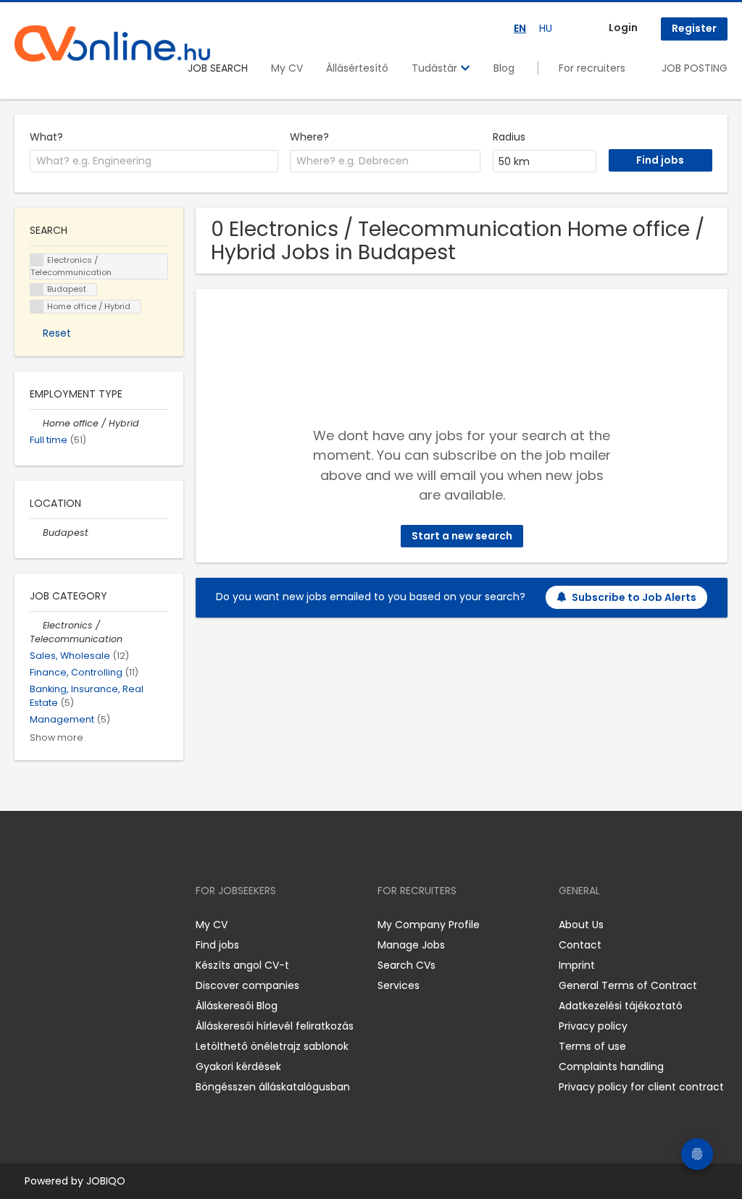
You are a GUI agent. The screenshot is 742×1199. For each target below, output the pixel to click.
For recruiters (592, 68)
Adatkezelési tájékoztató (621, 1005)
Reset (57, 333)
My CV (287, 68)
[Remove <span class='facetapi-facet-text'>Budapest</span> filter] (36, 290)
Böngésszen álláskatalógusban (273, 1087)
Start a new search (462, 536)
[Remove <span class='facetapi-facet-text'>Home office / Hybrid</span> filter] (36, 306)
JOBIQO (105, 1181)
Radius (509, 137)
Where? (309, 137)
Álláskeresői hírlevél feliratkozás (275, 1026)
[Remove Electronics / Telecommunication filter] (36, 625)
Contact (580, 945)
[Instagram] (48, 925)
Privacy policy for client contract (641, 1087)
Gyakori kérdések (238, 1066)
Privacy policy (593, 1026)
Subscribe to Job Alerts (634, 597)
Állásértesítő (357, 68)
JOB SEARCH (218, 68)
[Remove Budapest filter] (36, 532)
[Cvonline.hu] (112, 43)
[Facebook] (25, 925)
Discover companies (247, 985)
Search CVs (406, 965)
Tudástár (436, 68)
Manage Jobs (411, 945)
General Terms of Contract (628, 985)
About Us (581, 924)
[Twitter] (94, 925)
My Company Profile (429, 924)
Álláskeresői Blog (237, 1005)
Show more (56, 737)
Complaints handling (611, 1066)
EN (520, 28)
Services (399, 985)
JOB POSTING (695, 68)
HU (545, 28)
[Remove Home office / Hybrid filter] (36, 423)
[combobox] (154, 161)
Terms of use (592, 1046)
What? (46, 137)
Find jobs (217, 945)
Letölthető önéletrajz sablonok (272, 1046)
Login (623, 27)
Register (694, 28)
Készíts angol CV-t (242, 965)
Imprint (577, 965)
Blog (503, 68)
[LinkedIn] (72, 925)
